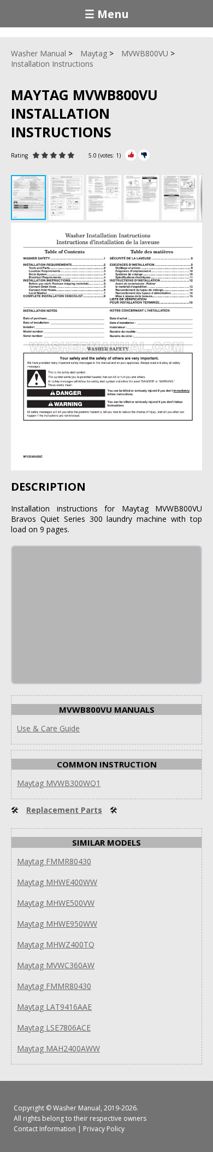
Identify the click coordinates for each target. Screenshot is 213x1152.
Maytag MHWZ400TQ (55, 944)
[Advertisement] (94, 614)
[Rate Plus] (131, 155)
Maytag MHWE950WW (57, 923)
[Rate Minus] (144, 155)
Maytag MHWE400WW (57, 882)
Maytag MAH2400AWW (58, 1048)
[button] (67, 197)
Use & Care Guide (48, 728)
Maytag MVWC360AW (55, 965)
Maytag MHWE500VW (55, 903)
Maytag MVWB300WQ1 (58, 783)
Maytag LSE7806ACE (54, 1027)
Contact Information (45, 1128)
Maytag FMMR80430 (54, 861)
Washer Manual (76, 1108)
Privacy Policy (104, 1128)
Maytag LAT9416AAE (54, 1007)
